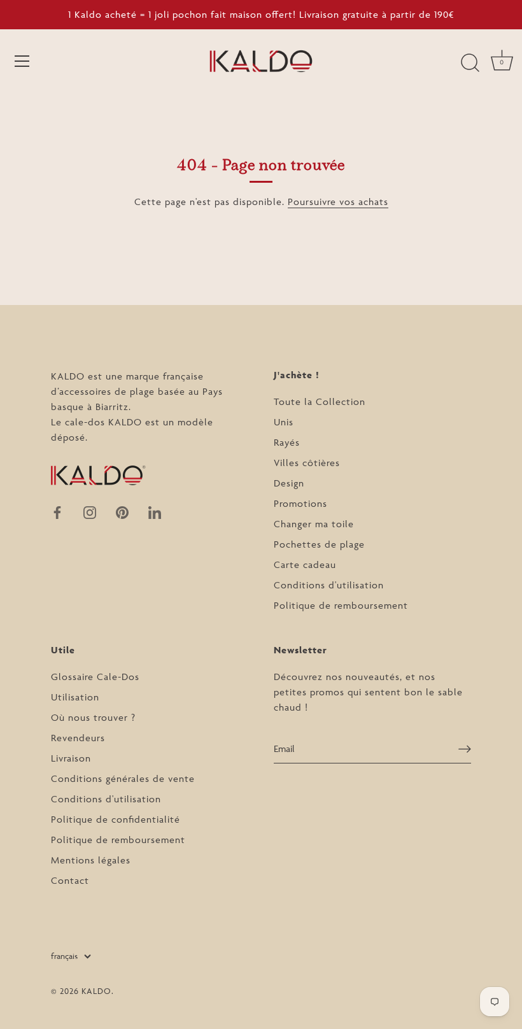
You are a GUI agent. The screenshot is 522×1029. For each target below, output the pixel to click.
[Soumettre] (464, 748)
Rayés (287, 442)
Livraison (71, 758)
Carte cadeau (305, 564)
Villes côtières (307, 463)
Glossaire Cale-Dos (95, 677)
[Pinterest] (122, 511)
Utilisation (75, 697)
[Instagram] (89, 511)
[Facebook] (57, 511)
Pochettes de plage (319, 544)
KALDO (96, 991)
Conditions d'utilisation (329, 585)
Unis (283, 422)
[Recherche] (470, 63)
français (64, 956)
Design (289, 483)
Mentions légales (90, 860)
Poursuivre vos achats (338, 201)
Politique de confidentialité (115, 819)
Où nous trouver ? (93, 717)
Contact (70, 880)
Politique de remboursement (341, 605)
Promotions (300, 503)
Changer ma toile (314, 524)
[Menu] (22, 61)
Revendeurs (78, 738)
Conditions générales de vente (123, 778)
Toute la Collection (319, 401)
